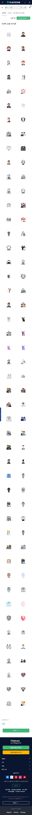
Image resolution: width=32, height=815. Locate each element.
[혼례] (23, 77)
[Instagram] (20, 777)
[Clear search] (21, 7)
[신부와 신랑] (23, 134)
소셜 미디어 (16, 773)
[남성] (23, 376)
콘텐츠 (3, 758)
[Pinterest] (16, 777)
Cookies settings (20, 791)
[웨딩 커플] (9, 291)
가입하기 (16, 785)
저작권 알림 (11, 791)
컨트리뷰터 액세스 (16, 747)
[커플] (23, 177)
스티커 (10, 13)
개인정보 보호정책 (16, 789)
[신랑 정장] (23, 120)
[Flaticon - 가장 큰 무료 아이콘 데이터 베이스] (13, 2)
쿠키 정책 (24, 789)
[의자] (9, 262)
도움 (3, 766)
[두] (23, 91)
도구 (3, 762)
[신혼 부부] (23, 248)
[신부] (9, 205)
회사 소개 (4, 769)
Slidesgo (22, 812)
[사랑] (9, 34)
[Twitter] (11, 777)
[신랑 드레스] (23, 404)
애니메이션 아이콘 (18, 13)
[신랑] (23, 34)
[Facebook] (7, 777)
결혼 (3, 723)
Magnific (9, 812)
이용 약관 (7, 789)
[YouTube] (24, 777)
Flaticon (16, 812)
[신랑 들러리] (23, 490)
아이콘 (4, 13)
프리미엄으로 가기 (16, 752)
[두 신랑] (9, 433)
